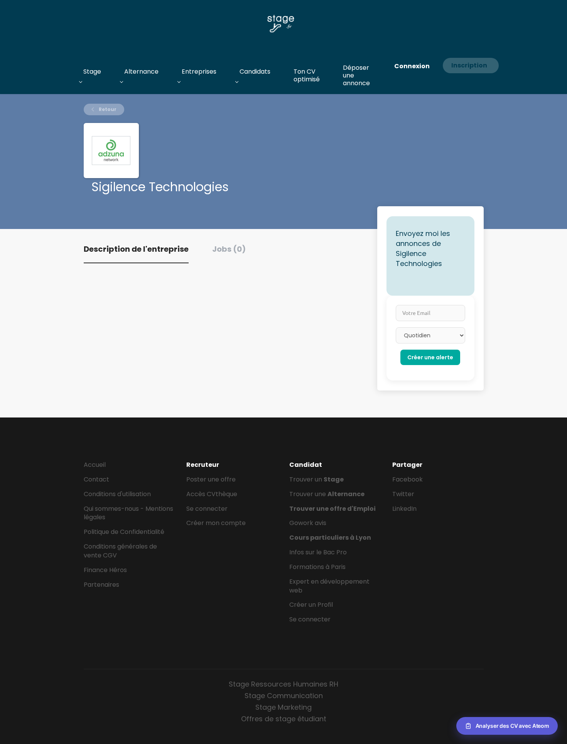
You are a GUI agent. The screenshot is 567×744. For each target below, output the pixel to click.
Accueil (95, 464)
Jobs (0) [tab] (229, 249)
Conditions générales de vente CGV (120, 551)
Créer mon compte (216, 522)
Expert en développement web (329, 586)
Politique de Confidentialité (124, 531)
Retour (107, 109)
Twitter (403, 494)
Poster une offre (211, 479)
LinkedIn (404, 508)
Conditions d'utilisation (117, 494)
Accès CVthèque (211, 494)
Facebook (407, 479)
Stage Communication (284, 695)
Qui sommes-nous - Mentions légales (128, 513)
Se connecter (207, 508)
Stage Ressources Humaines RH (283, 684)
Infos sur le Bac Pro (318, 552)
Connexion (412, 66)
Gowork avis (307, 522)
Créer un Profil (311, 604)
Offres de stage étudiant (283, 719)
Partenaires (101, 584)
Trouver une (326, 494)
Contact (96, 479)
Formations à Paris (317, 566)
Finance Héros (105, 570)
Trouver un (316, 479)
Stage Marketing (283, 707)
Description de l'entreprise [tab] (136, 249)
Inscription (469, 65)
